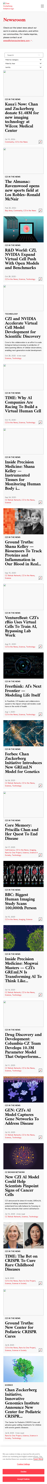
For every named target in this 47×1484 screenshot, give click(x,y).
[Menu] (42, 6)
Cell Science (10, 850)
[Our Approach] (9, 6)
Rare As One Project (13, 853)
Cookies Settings (23, 1464)
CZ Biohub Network (13, 500)
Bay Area (8, 210)
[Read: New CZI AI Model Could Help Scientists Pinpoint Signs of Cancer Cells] (23, 1181)
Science (22, 279)
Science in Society (19, 1283)
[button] (23, 60)
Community (9, 142)
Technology (30, 279)
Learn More (38, 1459)
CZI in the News (21, 142)
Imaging (33, 850)
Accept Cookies (23, 1479)
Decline (24, 1472)
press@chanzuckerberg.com (16, 40)
